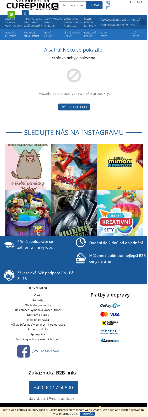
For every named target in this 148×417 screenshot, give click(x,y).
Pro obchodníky (38, 329)
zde (74, 413)
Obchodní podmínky (38, 305)
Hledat (94, 5)
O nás (38, 295)
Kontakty (38, 300)
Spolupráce (38, 334)
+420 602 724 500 (53, 387)
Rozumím (87, 413)
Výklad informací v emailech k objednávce (38, 324)
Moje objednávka (38, 320)
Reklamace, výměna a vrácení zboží (38, 310)
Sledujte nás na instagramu (74, 132)
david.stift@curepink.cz (51, 398)
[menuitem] (13, 22)
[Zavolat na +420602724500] (110, 2)
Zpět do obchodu (74, 107)
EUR (132, 2)
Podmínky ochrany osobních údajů (38, 339)
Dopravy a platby (38, 315)
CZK (139, 2)
